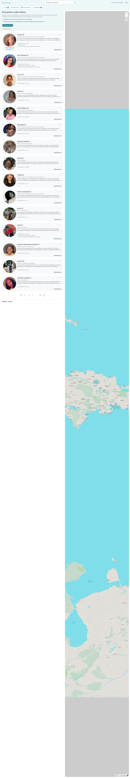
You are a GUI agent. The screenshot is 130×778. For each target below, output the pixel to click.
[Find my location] (126, 20)
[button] (86, 414)
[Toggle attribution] (127, 775)
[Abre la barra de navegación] (126, 2)
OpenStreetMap (123, 775)
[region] (97, 394)
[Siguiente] (44, 295)
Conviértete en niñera (117, 2)
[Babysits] (6, 2)
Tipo (6, 7)
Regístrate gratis (7, 25)
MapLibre (117, 775)
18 (40, 295)
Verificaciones (27, 7)
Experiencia (15, 7)
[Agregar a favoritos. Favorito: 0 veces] (60, 91)
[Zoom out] (126, 16)
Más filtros (37, 7)
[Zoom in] (126, 13)
